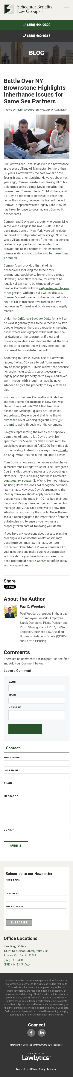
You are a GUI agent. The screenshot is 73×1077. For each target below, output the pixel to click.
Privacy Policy (38, 1069)
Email (12, 694)
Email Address (15, 906)
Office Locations (20, 938)
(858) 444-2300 (38, 25)
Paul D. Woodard (25, 109)
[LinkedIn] (42, 1033)
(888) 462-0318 (38, 36)
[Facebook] (31, 1033)
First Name (13, 757)
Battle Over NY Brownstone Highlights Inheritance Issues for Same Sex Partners (35, 91)
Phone (9, 783)
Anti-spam (52, 1069)
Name (12, 682)
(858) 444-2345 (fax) (17, 964)
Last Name (12, 770)
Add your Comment (21, 663)
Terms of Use (23, 1069)
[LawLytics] (36, 1057)
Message (14, 707)
